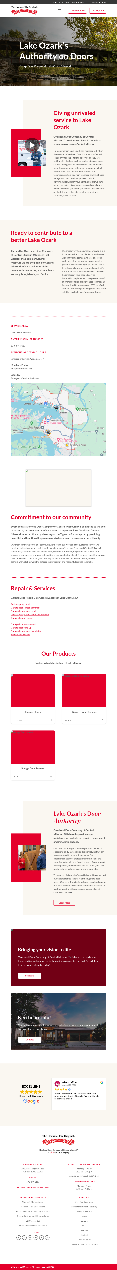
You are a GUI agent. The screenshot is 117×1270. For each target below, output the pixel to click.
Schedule (29, 975)
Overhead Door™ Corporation (84, 1244)
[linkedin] (41, 1237)
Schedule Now (77, 10)
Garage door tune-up (21, 627)
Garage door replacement (23, 624)
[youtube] (36, 1237)
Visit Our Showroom (84, 1202)
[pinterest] (47, 1237)
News (84, 1216)
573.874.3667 (99, 2)
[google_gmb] (30, 1237)
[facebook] (18, 1237)
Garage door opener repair (24, 611)
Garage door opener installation (26, 631)
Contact (30, 1039)
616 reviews (36, 1096)
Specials (84, 1230)
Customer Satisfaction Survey (84, 1206)
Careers (84, 1221)
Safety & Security (84, 1211)
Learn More (64, 902)
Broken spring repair (21, 604)
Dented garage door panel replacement (30, 614)
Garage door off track (21, 618)
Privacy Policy (84, 1239)
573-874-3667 (33, 1182)
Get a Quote (98, 10)
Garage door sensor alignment (25, 607)
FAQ (84, 1225)
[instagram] (24, 1237)
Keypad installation (20, 634)
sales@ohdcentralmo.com (33, 1187)
